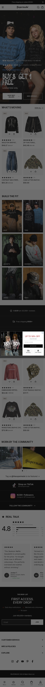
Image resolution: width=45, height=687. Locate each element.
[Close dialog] (43, 333)
